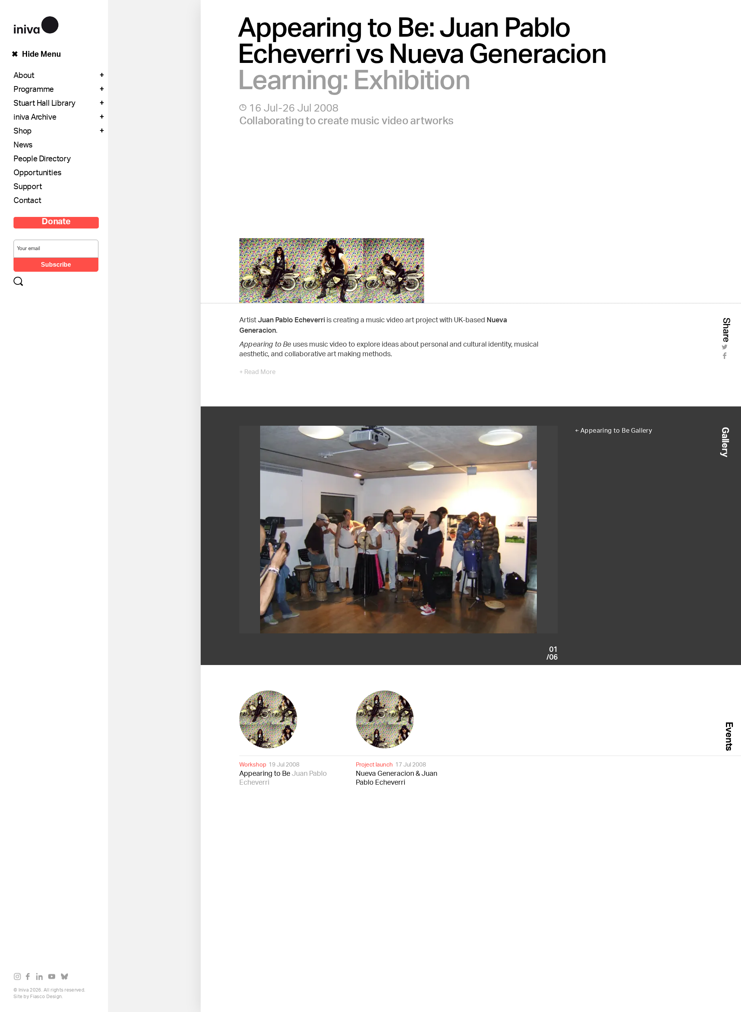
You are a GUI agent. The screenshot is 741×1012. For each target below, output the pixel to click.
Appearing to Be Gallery (616, 431)
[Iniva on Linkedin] (41, 978)
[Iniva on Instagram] (19, 978)
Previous (319, 529)
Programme (34, 90)
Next (478, 529)
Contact (27, 201)
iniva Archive (35, 118)
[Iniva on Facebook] (30, 978)
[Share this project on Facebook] (726, 358)
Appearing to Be (283, 773)
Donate (56, 222)
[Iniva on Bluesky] (66, 978)
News (23, 146)
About (24, 76)
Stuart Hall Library (44, 104)
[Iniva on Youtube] (53, 978)
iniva (36, 24)
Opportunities (37, 173)
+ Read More (257, 373)
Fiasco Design (46, 997)
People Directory (42, 160)
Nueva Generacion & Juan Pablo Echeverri (396, 773)
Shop (23, 132)
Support (28, 187)
